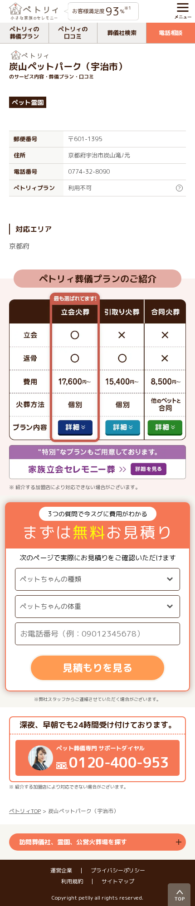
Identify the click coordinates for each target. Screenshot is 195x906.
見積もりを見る (97, 668)
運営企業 (61, 870)
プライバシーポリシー (118, 870)
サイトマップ (118, 881)
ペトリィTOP (25, 811)
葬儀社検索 (121, 33)
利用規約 (72, 881)
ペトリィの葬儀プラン (24, 32)
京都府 (19, 246)
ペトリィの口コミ (73, 32)
